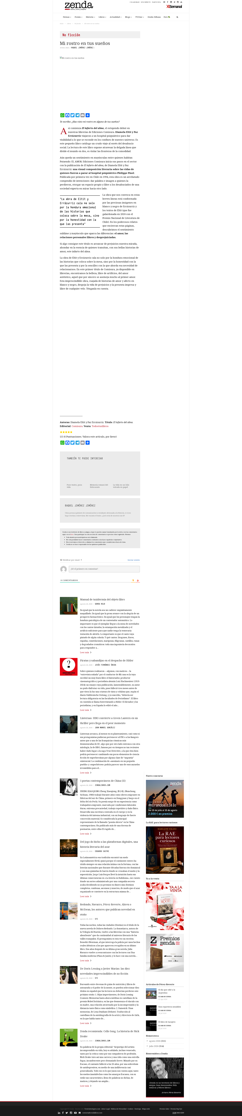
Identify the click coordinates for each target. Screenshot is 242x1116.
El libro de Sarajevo (166, 1022)
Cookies (130, 1109)
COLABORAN (135, 2)
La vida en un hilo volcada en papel (121, 486)
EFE (96, 919)
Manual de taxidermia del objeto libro (102, 599)
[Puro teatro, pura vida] (76, 467)
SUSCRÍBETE (146, 2)
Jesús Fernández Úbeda (105, 665)
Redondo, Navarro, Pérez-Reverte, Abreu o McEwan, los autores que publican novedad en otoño (107, 909)
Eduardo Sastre (102, 851)
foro (72, 534)
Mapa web (146, 1109)
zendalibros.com (102, 785)
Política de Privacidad (118, 1109)
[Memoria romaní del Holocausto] (99, 467)
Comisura (77, 426)
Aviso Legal (105, 1109)
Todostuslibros (100, 426)
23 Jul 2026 (162, 1028)
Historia (89, 17)
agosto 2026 (154, 1041)
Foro (166, 17)
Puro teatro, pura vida (74, 474)
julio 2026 (153, 1046)
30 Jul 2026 (162, 1013)
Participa (137, 1109)
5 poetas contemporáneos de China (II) (103, 780)
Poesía (78, 17)
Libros (101, 17)
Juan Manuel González (105, 727)
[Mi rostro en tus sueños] (100, 83)
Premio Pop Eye (176, 1109)
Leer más (84, 652)
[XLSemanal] (174, 6)
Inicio (61, 23)
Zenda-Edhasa (154, 17)
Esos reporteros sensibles (169, 1007)
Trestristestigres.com (92, 1109)
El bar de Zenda (164, 996)
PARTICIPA (156, 2)
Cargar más (100, 1095)
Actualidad (115, 17)
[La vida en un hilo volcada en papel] (122, 473)
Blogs (127, 17)
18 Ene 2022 (64, 48)
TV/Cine (138, 17)
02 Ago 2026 (162, 999)
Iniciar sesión (133, 560)
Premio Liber (164, 1109)
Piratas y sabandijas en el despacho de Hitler (106, 660)
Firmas (66, 17)
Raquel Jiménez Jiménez (82, 47)
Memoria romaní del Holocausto (99, 474)
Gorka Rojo (100, 604)
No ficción (77, 23)
